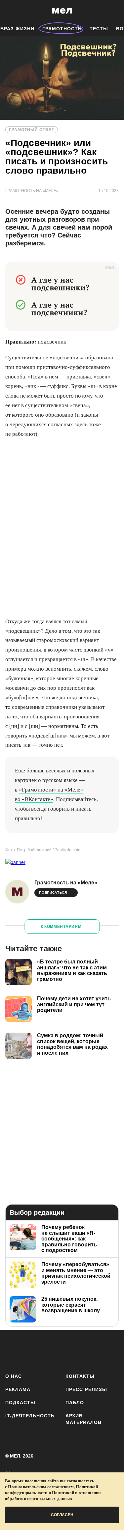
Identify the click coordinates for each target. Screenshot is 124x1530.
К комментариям (61, 926)
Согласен (62, 1515)
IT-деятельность (30, 1415)
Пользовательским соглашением (41, 1486)
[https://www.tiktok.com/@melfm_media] (71, 1350)
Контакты (80, 1376)
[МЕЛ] (62, 10)
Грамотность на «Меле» (65, 882)
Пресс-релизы (86, 1389)
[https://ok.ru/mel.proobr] (110, 1350)
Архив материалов (83, 1419)
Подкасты (20, 1402)
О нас (13, 1376)
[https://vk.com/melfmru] (51, 1350)
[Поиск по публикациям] (10, 10)
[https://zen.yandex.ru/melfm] (32, 1350)
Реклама (17, 1389)
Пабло (74, 1402)
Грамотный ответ (31, 129)
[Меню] (114, 10)
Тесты (99, 28)
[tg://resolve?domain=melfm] (12, 1350)
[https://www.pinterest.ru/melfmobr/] (90, 1350)
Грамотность (62, 28)
